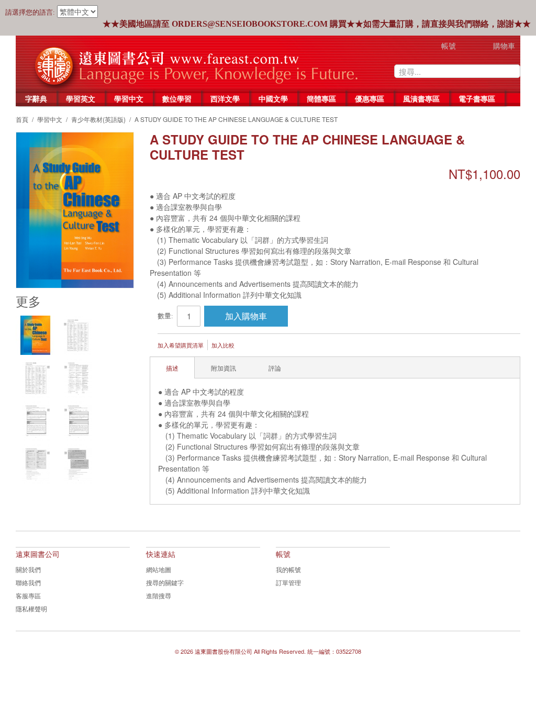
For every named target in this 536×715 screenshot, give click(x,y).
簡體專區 (321, 98)
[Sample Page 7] (78, 464)
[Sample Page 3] (78, 378)
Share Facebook (277, 346)
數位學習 (177, 98)
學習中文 (128, 98)
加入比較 (222, 345)
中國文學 (273, 98)
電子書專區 (477, 98)
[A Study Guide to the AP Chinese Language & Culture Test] (35, 335)
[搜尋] (512, 71)
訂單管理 (288, 582)
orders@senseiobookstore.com (250, 23)
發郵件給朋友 (256, 346)
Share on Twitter (298, 346)
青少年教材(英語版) (98, 119)
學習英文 (80, 98)
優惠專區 (369, 98)
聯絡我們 (28, 582)
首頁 (22, 119)
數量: (165, 316)
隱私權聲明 (31, 608)
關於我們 (28, 569)
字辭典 (36, 98)
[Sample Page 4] (36, 421)
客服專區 (28, 595)
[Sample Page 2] (36, 378)
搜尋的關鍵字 (165, 582)
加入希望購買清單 (181, 345)
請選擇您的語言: (30, 12)
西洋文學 (225, 98)
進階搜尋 (158, 595)
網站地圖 (158, 569)
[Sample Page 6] (36, 464)
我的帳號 (288, 569)
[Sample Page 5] (78, 421)
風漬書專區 (421, 98)
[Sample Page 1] (78, 335)
